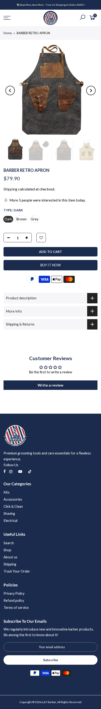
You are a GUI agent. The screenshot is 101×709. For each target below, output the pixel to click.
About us (10, 557)
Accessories (13, 499)
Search (9, 543)
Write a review (50, 385)
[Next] (91, 90)
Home (8, 33)
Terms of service (16, 608)
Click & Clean (13, 506)
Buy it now (50, 265)
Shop (7, 550)
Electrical (10, 521)
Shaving (9, 513)
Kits (7, 492)
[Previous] (10, 90)
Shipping (10, 189)
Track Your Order (17, 571)
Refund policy (14, 600)
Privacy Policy (14, 593)
